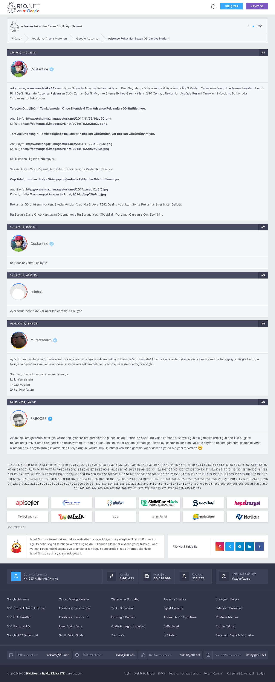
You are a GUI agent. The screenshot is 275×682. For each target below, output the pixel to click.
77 (50, 469)
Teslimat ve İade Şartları (184, 673)
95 (126, 469)
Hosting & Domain (123, 617)
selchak (37, 291)
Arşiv (127, 673)
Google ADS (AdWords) (22, 635)
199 (167, 479)
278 (175, 488)
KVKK (161, 673)
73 (34, 469)
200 (173, 479)
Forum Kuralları (213, 673)
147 (143, 474)
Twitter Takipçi (225, 626)
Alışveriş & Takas (175, 599)
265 (100, 488)
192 (128, 479)
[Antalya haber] (203, 516)
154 (181, 474)
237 (127, 483)
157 (198, 474)
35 (134, 464)
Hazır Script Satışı (70, 626)
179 (57, 479)
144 (126, 474)
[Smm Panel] (27, 502)
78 (54, 469)
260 (264, 483)
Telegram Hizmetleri (229, 608)
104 (169, 469)
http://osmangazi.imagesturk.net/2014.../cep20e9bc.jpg (64, 194)
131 (55, 474)
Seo (115, 516)
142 (115, 474)
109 (197, 469)
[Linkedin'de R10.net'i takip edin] (249, 546)
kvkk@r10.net (125, 655)
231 (92, 483)
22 (78, 464)
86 (88, 469)
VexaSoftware (241, 578)
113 (218, 469)
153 (176, 474)
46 (180, 464)
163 (231, 474)
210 (232, 479)
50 (197, 464)
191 (123, 479)
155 (187, 474)
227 (68, 483)
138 (93, 474)
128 (38, 474)
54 (214, 464)
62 (248, 464)
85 (83, 469)
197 (156, 479)
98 (138, 469)
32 (121, 464)
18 (62, 464)
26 (96, 464)
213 (248, 479)
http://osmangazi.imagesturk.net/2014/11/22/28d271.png (65, 123)
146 (137, 474)
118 (243, 469)
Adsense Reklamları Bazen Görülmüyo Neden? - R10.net (24, 7)
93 (117, 469)
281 (193, 488)
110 (203, 469)
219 (21, 483)
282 (198, 488)
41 (159, 464)
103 (164, 469)
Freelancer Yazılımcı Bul (74, 608)
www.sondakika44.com (44, 88)
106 (181, 469)
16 (55, 464)
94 (121, 469)
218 (15, 483)
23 (83, 464)
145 (132, 474)
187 (101, 479)
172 (20, 479)
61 (243, 464)
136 (82, 474)
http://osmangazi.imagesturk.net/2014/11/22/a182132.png (69, 144)
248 (193, 483)
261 (76, 488)
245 (175, 483)
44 (172, 464)
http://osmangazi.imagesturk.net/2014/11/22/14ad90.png (68, 118)
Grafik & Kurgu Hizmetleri (128, 626)
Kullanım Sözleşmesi (240, 673)
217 (10, 483)
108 (191, 469)
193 (134, 479)
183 (78, 479)
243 (163, 483)
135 (77, 474)
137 (88, 474)
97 (134, 469)
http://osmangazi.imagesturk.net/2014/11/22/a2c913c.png (66, 149)
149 (154, 474)
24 (87, 464)
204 (196, 479)
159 (209, 474)
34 (129, 464)
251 (211, 483)
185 (90, 479)
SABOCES (39, 418)
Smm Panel (159, 516)
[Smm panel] (159, 502)
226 (62, 483)
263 (88, 488)
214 (254, 479)
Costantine (39, 69)
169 (264, 474)
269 (124, 488)
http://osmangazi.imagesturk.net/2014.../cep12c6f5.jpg (67, 189)
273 (146, 488)
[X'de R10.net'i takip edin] (229, 546)
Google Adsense (18, 599)
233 (104, 483)
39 (151, 464)
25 (91, 464)
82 (70, 469)
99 (143, 469)
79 (58, 469)
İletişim (261, 673)
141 (110, 474)
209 (226, 479)
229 (80, 483)
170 (9, 479)
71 (26, 469)
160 (215, 474)
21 (74, 464)
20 (70, 464)
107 (186, 469)
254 (229, 483)
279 (181, 488)
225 (56, 483)
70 (22, 469)
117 (238, 469)
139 (99, 474)
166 (248, 474)
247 (187, 483)
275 (158, 488)
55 (218, 464)
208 (220, 479)
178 (51, 479)
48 (189, 464)
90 (105, 469)
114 (223, 469)
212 (243, 479)
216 (265, 479)
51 (201, 464)
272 (141, 488)
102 (158, 469)
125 (21, 474)
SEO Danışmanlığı (18, 626)
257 (246, 483)
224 (50, 483)
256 (241, 483)
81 (66, 469)
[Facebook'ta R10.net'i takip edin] (259, 546)
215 (260, 479)
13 (43, 464)
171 (15, 479)
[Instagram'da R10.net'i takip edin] (219, 546)
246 (181, 483)
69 (18, 469)
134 (71, 474)
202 (184, 479)
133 (65, 474)
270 (129, 488)
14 (47, 464)
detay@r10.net (256, 655)
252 (217, 483)
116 (233, 469)
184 (84, 479)
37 (142, 464)
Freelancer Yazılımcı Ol (74, 617)
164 (237, 474)
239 (139, 483)
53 (210, 464)
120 (254, 469)
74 (38, 469)
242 (157, 483)
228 (74, 483)
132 (60, 474)
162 (225, 474)
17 (58, 464)
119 (248, 469)
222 (38, 483)
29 (108, 464)
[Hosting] (71, 502)
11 (36, 464)
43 (167, 464)
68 (14, 469)
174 (30, 479)
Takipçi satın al (27, 516)
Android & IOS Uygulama (180, 617)
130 (49, 474)
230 (86, 483)
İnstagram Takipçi (227, 599)
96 (130, 469)
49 (193, 464)
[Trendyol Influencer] (71, 516)
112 (213, 469)
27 (100, 464)
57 (227, 464)
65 (261, 464)
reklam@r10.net (58, 655)
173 (25, 479)
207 (214, 479)
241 (151, 483)
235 (116, 483)
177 (46, 479)
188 (106, 479)
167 (253, 474)
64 (256, 464)
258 (252, 483)
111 (208, 469)
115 (228, 469)
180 (62, 479)
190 (117, 479)
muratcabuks (41, 340)
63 (252, 464)
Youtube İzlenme (227, 617)
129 (43, 474)
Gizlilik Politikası (144, 673)
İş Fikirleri (170, 635)
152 (170, 474)
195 (145, 479)
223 (44, 483)
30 (113, 464)
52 (205, 464)
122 (264, 469)
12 (39, 464)
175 (36, 479)
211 (238, 479)
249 (199, 483)
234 (110, 483)
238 (133, 483)
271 (135, 488)
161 (220, 474)
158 (204, 474)
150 (159, 474)
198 (161, 479)
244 (169, 483)
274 (152, 488)
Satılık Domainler (122, 608)
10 (32, 464)
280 (187, 488)
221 (32, 483)
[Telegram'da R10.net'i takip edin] (239, 546)
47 (184, 464)
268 (118, 488)
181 (68, 479)
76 (46, 469)
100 (147, 469)
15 (51, 464)
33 (125, 464)
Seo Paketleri (15, 527)
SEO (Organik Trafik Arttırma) (26, 608)
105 (175, 469)
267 (112, 488)
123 (10, 474)
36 (138, 464)
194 (139, 479)
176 (41, 479)
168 (259, 474)
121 (259, 469)
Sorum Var (118, 635)
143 (121, 474)
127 (33, 474)
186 (95, 479)
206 (208, 479)
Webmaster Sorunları (125, 599)
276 (164, 488)
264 (94, 488)
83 (75, 469)
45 (176, 464)
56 (223, 464)
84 (79, 469)
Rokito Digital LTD (53, 673)
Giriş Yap (231, 6)
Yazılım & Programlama (74, 599)
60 (239, 464)
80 (62, 469)
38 (146, 464)
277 (169, 488)
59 (235, 464)
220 (26, 483)
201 (179, 479)
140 (104, 474)
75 (42, 469)
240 (145, 483)
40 (155, 464)
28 (104, 464)
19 (66, 464)
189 (112, 479)
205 (202, 479)
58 (231, 464)
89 (100, 469)
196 (150, 479)
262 (82, 488)
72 (30, 469)
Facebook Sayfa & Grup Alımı (235, 635)
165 (242, 474)
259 (258, 483)
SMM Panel (171, 626)
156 (193, 474)
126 (27, 474)
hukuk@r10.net (190, 655)
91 (108, 469)
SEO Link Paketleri (19, 617)
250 (205, 483)
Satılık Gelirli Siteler (72, 635)
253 (223, 483)
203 (190, 479)
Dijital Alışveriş (173, 608)
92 (113, 469)
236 (122, 483)
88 (96, 469)
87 (92, 469)
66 (265, 464)
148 (148, 474)
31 (116, 464)
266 (106, 488)
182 (73, 479)
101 (153, 469)
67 (9, 469)
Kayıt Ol (257, 6)
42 (163, 464)
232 (98, 483)
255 (235, 483)
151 (165, 474)
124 (16, 474)
